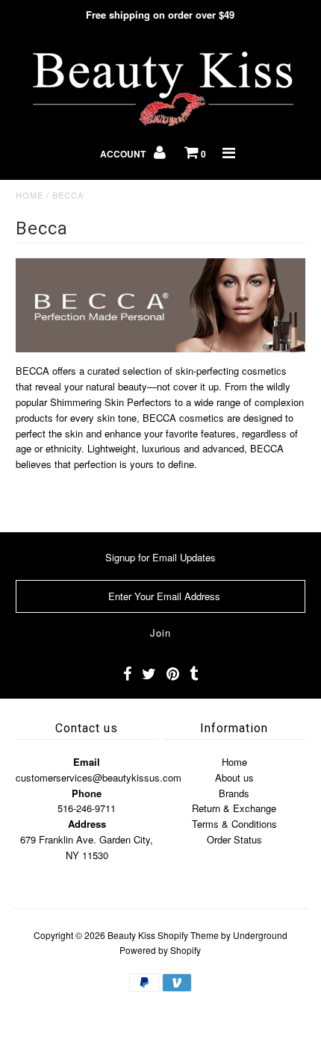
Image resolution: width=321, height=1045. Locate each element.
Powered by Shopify (160, 949)
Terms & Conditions (234, 824)
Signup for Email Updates (160, 557)
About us (234, 777)
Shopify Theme (188, 935)
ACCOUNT (124, 153)
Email (86, 762)
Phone (87, 793)
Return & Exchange (234, 808)
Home (29, 195)
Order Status (234, 839)
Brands (234, 793)
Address (87, 824)
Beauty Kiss (131, 935)
